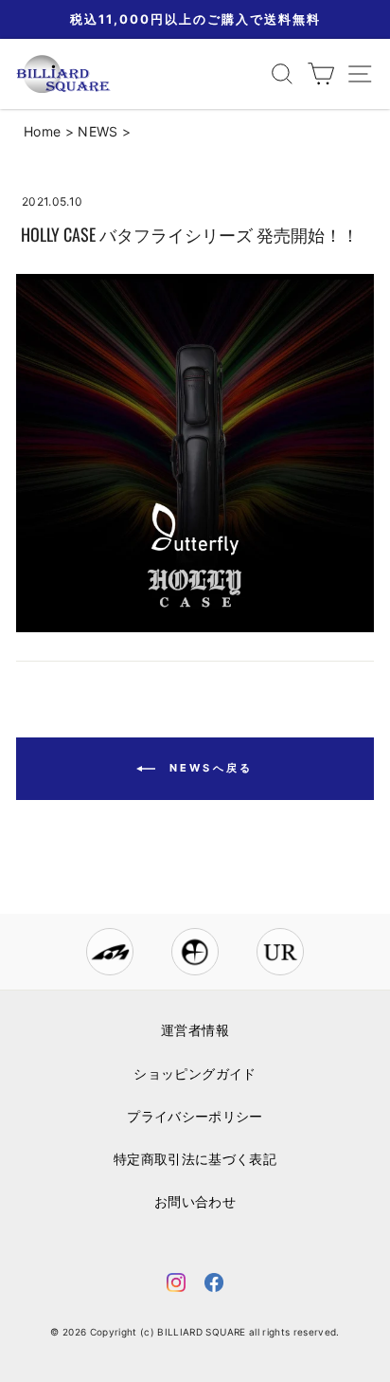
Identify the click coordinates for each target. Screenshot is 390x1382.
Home (42, 131)
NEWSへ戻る (208, 767)
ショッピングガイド (194, 1074)
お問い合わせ (195, 1201)
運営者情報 (195, 1030)
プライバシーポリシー (194, 1116)
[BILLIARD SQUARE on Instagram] (176, 1286)
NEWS (97, 131)
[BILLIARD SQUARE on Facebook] (213, 1286)
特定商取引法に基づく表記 (195, 1159)
